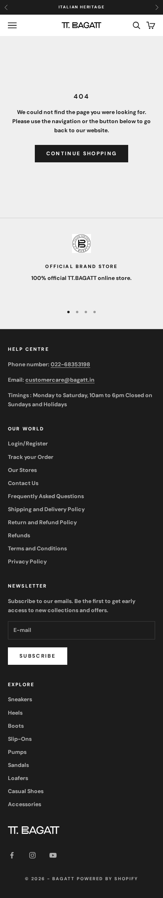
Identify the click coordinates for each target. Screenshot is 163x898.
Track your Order (30, 456)
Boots (16, 725)
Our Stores (22, 470)
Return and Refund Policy (42, 522)
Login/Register (28, 443)
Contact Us (23, 483)
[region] (81, 266)
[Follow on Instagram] (32, 855)
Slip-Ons (20, 738)
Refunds (19, 535)
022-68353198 (70, 364)
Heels (15, 712)
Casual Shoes (26, 791)
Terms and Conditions (37, 548)
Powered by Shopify (107, 878)
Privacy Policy (27, 561)
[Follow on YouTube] (53, 855)
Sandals (18, 765)
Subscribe (37, 656)
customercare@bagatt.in (60, 379)
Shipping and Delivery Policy (46, 509)
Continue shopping (81, 153)
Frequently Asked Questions (46, 496)
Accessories (24, 804)
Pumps (17, 751)
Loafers (18, 778)
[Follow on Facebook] (12, 855)
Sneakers (20, 699)
